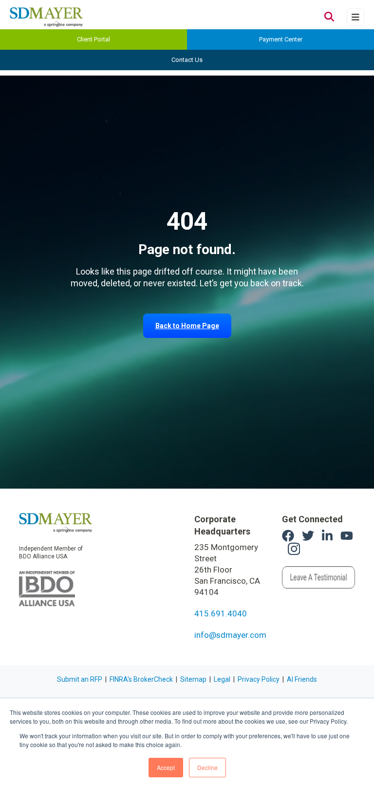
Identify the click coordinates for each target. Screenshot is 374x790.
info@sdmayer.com (230, 635)
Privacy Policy (259, 679)
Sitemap (193, 679)
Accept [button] (166, 767)
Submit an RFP (79, 679)
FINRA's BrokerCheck (141, 679)
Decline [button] (207, 767)
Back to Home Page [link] (187, 326)
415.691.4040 (220, 613)
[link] (55, 522)
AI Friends (302, 679)
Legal (222, 679)
